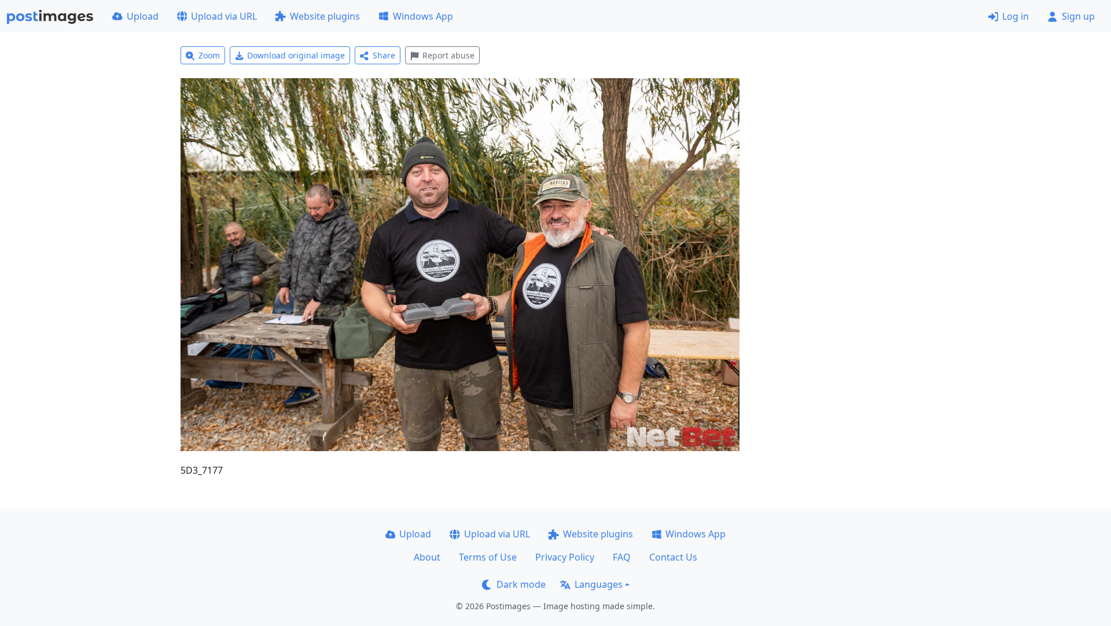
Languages (599, 584)
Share (384, 55)
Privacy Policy (564, 557)
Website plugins (325, 16)
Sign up (1078, 16)
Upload (143, 16)
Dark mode (521, 584)
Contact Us (673, 557)
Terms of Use (488, 557)
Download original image (296, 55)
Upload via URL (224, 16)
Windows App (423, 16)
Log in (1015, 16)
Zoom (209, 55)
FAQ (622, 557)
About (427, 557)
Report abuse (448, 55)
